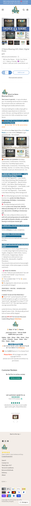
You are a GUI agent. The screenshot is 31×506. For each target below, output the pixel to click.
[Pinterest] (8, 441)
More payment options (15, 77)
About (4, 475)
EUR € (3, 481)
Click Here (18, 319)
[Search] (23, 9)
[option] (4, 42)
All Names (21, 348)
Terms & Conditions (8, 468)
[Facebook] (3, 441)
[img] (15, 397)
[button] (14, 421)
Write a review (15, 378)
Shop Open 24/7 (7, 465)
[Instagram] (5, 441)
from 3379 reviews (14, 399)
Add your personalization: (9, 57)
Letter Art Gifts (17, 500)
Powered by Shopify (8, 501)
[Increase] (10, 72)
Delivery (4, 473)
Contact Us (5, 463)
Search (4, 460)
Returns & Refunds (7, 470)
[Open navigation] (3, 9)
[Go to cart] (27, 9)
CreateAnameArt (7, 456)
